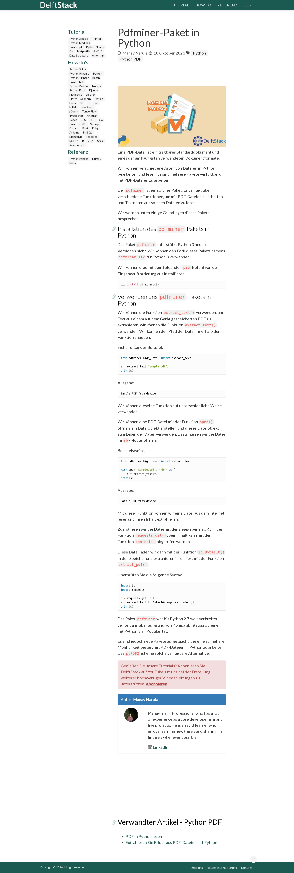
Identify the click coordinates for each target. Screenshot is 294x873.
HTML (73, 107)
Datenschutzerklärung (222, 867)
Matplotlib (83, 51)
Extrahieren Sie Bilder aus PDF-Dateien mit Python (171, 842)
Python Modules (79, 43)
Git (71, 51)
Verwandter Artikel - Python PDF (170, 821)
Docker (90, 94)
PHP (92, 119)
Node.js (94, 124)
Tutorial (179, 5)
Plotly (73, 98)
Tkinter (96, 38)
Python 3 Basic (78, 38)
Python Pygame (79, 73)
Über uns (196, 867)
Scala (100, 141)
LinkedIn (160, 747)
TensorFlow (89, 111)
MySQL (87, 132)
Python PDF (130, 59)
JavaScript (75, 47)
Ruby (95, 128)
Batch (96, 77)
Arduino (74, 132)
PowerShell (76, 82)
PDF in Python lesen (144, 836)
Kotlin (82, 124)
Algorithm (98, 55)
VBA (90, 141)
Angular (92, 115)
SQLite (73, 141)
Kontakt (246, 867)
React (73, 119)
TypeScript (76, 115)
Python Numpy (95, 47)
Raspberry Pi (77, 145)
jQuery (73, 111)
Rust (85, 128)
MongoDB (75, 136)
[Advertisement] (16, 77)
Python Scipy (77, 69)
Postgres (91, 136)
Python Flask (77, 90)
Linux (72, 103)
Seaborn (85, 98)
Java (72, 124)
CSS (83, 119)
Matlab (99, 98)
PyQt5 (98, 51)
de (246, 5)
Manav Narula (135, 53)
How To (203, 5)
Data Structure (78, 55)
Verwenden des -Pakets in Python (164, 300)
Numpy (96, 86)
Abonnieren (156, 683)
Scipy (72, 163)
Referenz (227, 5)
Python (97, 73)
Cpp (96, 103)
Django (93, 90)
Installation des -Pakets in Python (163, 232)
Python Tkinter (79, 77)
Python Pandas (78, 86)
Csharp (73, 128)
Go (101, 119)
